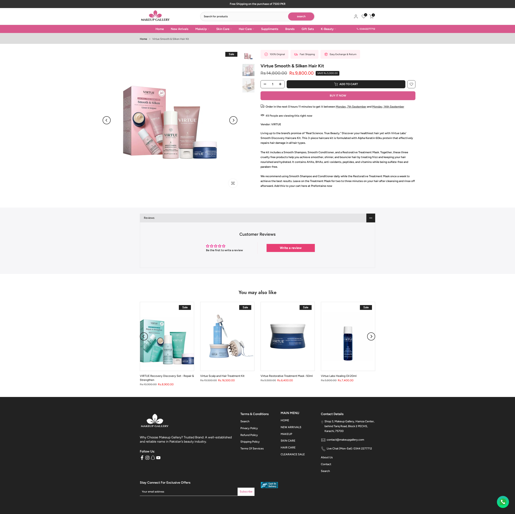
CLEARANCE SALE (293, 454)
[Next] (233, 120)
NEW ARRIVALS (291, 427)
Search (244, 421)
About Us (327, 457)
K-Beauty (327, 29)
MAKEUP (286, 434)
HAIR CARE (288, 447)
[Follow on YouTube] (158, 457)
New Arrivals (179, 29)
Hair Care (245, 29)
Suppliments (269, 29)
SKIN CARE (288, 441)
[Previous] (107, 120)
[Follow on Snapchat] (153, 457)
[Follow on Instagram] (147, 457)
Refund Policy (249, 435)
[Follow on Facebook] (142, 457)
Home (160, 29)
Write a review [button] (291, 248)
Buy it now (338, 95)
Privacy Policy (249, 428)
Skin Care (222, 29)
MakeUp (201, 29)
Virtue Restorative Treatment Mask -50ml (287, 376)
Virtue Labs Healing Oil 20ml (338, 376)
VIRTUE (276, 124)
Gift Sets (308, 29)
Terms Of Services (252, 448)
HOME (285, 420)
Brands (290, 29)
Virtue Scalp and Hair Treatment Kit (222, 376)
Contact (326, 464)
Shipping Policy (250, 442)
